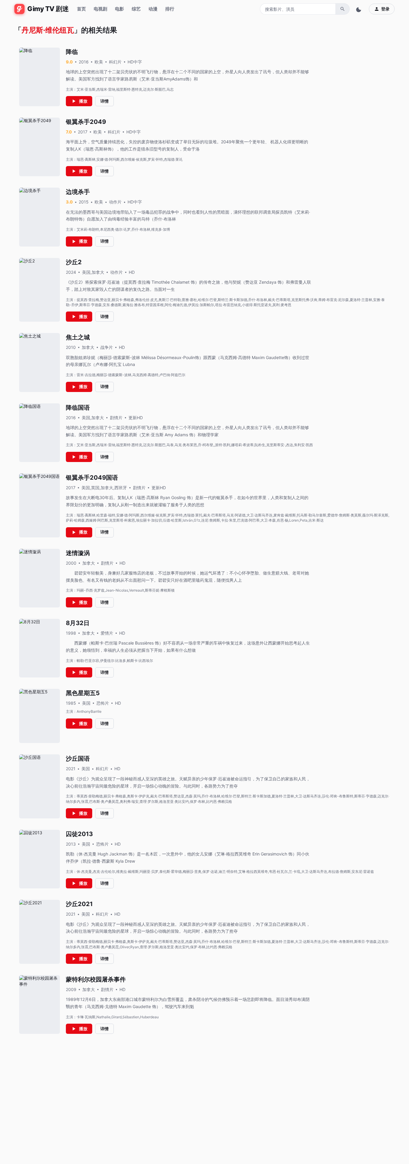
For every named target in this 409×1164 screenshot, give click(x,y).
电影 (119, 9)
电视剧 (100, 9)
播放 (83, 101)
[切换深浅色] (359, 9)
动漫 (153, 9)
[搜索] (342, 9)
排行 (169, 9)
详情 (104, 101)
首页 (81, 9)
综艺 (136, 9)
